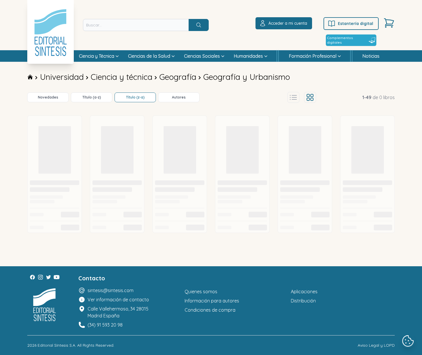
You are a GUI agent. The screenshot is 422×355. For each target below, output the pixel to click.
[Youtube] (56, 277)
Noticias (371, 56)
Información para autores (212, 301)
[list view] (293, 97)
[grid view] (310, 97)
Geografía (177, 77)
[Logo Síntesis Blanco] (44, 305)
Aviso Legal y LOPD (376, 345)
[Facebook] (32, 277)
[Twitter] (48, 277)
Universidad (62, 77)
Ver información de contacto (118, 299)
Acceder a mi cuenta (287, 23)
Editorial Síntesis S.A (56, 345)
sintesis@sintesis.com (110, 290)
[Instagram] (40, 277)
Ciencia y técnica (121, 77)
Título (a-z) (91, 97)
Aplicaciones (304, 291)
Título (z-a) (135, 97)
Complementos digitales (340, 40)
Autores (179, 97)
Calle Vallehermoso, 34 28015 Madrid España (118, 312)
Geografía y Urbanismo (246, 77)
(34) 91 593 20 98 (105, 325)
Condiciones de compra (210, 310)
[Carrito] (389, 23)
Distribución (303, 301)
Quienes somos (201, 291)
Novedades (48, 97)
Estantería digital (355, 23)
